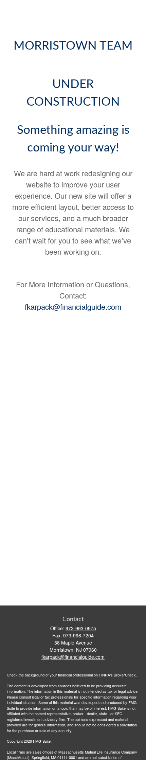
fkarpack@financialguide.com (73, 306)
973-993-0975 (81, 628)
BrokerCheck (125, 674)
